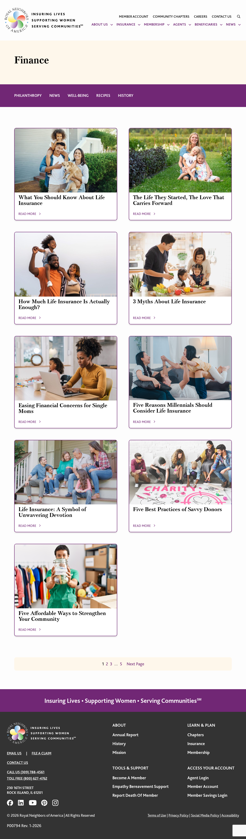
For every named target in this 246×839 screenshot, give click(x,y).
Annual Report (125, 734)
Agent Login (198, 777)
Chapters (195, 734)
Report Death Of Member (135, 795)
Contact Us (221, 16)
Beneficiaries (206, 24)
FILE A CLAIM (41, 753)
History (125, 95)
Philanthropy (28, 95)
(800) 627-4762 (35, 778)
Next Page (135, 664)
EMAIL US (14, 753)
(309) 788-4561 (32, 772)
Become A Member (129, 777)
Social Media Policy (205, 815)
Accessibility (230, 815)
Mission (119, 752)
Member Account (133, 16)
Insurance (125, 24)
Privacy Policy (179, 815)
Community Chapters (171, 16)
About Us (99, 24)
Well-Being (78, 95)
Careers (200, 16)
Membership (154, 24)
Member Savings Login (207, 795)
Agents (179, 24)
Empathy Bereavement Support (140, 786)
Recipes (103, 95)
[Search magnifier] (238, 16)
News (231, 24)
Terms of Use (157, 815)
